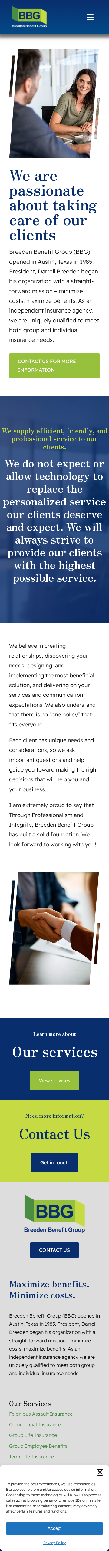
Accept (54, 1528)
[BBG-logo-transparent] (28, 8)
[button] (100, 1472)
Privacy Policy (54, 1542)
